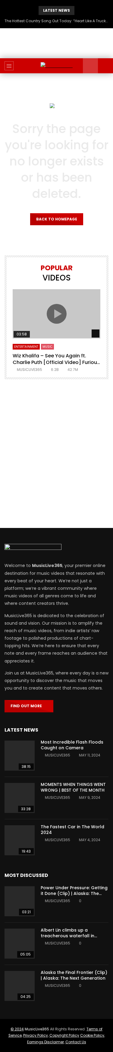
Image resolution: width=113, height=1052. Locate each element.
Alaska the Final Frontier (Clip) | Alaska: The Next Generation (74, 975)
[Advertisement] (56, 453)
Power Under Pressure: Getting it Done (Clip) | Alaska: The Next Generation (74, 893)
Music (47, 346)
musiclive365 (29, 369)
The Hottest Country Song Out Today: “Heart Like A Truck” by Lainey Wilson (56, 20)
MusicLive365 (37, 1029)
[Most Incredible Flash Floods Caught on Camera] (20, 756)
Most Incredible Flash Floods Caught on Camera (72, 745)
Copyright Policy (64, 1035)
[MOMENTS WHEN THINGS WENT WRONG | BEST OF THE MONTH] (20, 798)
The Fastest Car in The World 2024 (72, 829)
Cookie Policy (92, 1035)
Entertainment (26, 346)
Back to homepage (56, 219)
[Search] (105, 65)
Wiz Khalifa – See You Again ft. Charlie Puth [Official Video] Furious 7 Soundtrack (56, 362)
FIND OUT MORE (28, 705)
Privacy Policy (35, 1035)
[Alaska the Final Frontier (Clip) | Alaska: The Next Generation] (20, 986)
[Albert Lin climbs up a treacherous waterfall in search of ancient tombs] (20, 944)
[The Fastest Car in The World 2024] (20, 840)
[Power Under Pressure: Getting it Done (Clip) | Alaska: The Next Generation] (20, 901)
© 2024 (17, 1029)
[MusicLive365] (56, 66)
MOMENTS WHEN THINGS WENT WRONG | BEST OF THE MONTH (73, 787)
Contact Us (75, 1041)
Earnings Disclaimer (45, 1041)
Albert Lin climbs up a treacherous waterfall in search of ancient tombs (68, 935)
